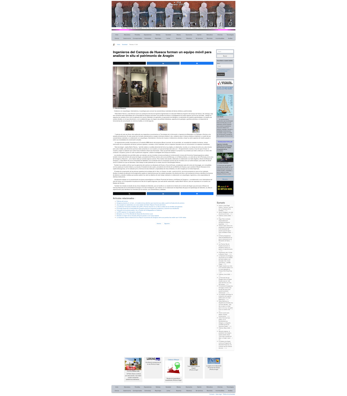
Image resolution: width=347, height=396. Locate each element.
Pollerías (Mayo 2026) (225, 328)
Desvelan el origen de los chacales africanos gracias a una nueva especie (138, 216)
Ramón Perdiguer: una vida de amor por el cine (226, 213)
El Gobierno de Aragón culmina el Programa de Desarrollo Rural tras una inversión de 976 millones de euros (225, 344)
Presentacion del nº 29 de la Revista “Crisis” (225, 253)
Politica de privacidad (229, 394)
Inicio (116, 35)
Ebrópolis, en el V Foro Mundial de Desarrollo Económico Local (135, 214)
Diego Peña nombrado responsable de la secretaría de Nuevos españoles (224, 221)
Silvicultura (209, 35)
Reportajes (158, 38)
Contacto (212, 394)
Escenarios (189, 35)
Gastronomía (127, 38)
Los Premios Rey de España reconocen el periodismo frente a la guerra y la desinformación (226, 247)
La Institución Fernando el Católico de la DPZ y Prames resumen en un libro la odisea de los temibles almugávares (149, 206)
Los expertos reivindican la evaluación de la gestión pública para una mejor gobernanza (226, 296)
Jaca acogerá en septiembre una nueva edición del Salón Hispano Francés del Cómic (141, 205)
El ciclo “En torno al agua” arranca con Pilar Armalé (225, 88)
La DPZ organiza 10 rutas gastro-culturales (129, 212)
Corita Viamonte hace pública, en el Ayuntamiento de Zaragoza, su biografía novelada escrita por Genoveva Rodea (225, 322)
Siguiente (167, 223)
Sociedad (168, 35)
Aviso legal (219, 394)
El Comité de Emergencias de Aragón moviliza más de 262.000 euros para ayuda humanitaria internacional (226, 289)
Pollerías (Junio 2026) (225, 275)
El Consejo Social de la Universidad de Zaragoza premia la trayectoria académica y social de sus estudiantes (148, 208)
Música (179, 35)
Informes (219, 35)
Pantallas (137, 35)
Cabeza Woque (173, 359)
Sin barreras (199, 38)
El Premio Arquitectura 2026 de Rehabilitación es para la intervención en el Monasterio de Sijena (225, 239)
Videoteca (189, 38)
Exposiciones (147, 35)
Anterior (159, 223)
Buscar (225, 56)
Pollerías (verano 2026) (226, 216)
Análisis (230, 38)
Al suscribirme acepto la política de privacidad (224, 70)
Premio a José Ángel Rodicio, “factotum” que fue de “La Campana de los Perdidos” (226, 208)
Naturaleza (127, 35)
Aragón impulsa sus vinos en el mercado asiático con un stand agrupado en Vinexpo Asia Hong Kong (226, 269)
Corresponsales (137, 38)
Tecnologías (230, 35)
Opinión (199, 35)
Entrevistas (148, 38)
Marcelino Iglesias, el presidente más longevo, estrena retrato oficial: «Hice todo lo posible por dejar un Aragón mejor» (226, 335)
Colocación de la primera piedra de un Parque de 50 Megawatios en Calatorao (139, 210)
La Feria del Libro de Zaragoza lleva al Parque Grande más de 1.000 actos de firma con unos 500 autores (225, 281)
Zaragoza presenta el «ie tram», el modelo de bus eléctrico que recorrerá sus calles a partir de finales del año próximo (150, 203)
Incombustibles (220, 38)
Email (218, 63)
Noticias (158, 35)
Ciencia (117, 38)
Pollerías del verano (122, 201)
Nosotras (178, 38)
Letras (168, 38)
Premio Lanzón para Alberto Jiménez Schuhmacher (224, 314)
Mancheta (209, 38)
